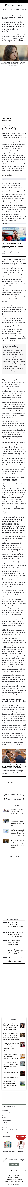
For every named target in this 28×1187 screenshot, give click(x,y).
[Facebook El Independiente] (7, 1171)
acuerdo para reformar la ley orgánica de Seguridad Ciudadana (14, 142)
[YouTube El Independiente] (11, 1171)
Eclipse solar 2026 (6, 1113)
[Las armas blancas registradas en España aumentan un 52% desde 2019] (6, 822)
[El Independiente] (14, 5)
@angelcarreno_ (6, 122)
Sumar (4, 787)
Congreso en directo (20, 1)
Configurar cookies (19, 1181)
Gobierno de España (8, 782)
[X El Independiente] (3, 1171)
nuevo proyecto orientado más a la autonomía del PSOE (12, 281)
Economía (17, 9)
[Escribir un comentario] (15, 128)
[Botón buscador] (26, 5)
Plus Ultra (4, 1117)
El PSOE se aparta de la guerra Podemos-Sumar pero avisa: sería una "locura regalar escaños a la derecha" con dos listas (14, 245)
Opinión (3, 9)
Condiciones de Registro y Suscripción (14, 1179)
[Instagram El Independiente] (16, 1171)
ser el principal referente (17, 166)
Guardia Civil (5, 1125)
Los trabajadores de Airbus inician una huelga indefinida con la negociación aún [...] (16, 943)
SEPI (3, 1115)
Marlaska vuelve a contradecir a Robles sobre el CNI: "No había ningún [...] (16, 925)
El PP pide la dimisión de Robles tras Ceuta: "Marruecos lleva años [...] (15, 934)
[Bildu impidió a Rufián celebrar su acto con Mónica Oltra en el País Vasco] (6, 812)
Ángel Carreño (6, 118)
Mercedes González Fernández (10, 1129)
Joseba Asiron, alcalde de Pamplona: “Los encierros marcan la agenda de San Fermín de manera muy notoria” (17, 844)
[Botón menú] (2, 5)
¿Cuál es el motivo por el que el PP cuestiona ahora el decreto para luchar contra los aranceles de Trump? (14, 766)
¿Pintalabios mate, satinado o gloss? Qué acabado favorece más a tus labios (16, 959)
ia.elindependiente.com (8, 1151)
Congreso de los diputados (15, 780)
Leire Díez (4, 1127)
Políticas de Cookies (9, 1181)
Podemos (19, 785)
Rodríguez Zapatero (7, 1120)
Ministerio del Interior (9, 785)
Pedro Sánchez (5, 1122)
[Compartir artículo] (3, 128)
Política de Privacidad (14, 1175)
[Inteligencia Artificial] (8, 1148)
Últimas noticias (11, 1)
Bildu (4, 780)
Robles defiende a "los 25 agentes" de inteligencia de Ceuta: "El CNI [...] (16, 952)
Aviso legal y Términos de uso (14, 1177)
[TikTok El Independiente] (25, 1171)
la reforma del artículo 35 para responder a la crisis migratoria (14, 297)
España (9, 9)
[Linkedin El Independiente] (20, 1171)
